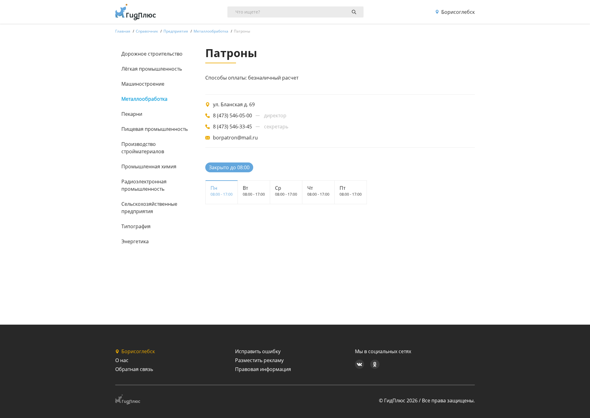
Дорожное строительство (152, 53)
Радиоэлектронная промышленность (144, 185)
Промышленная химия (148, 166)
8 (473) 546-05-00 (232, 115)
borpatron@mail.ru (235, 137)
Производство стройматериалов (142, 148)
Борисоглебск (458, 12)
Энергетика (135, 241)
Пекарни (131, 114)
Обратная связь (134, 369)
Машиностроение (142, 83)
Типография (136, 226)
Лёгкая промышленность (151, 68)
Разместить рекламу (259, 360)
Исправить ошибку (258, 351)
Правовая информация (263, 369)
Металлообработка (144, 99)
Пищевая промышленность (154, 129)
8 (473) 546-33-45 (232, 126)
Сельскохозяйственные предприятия (149, 208)
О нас (121, 360)
